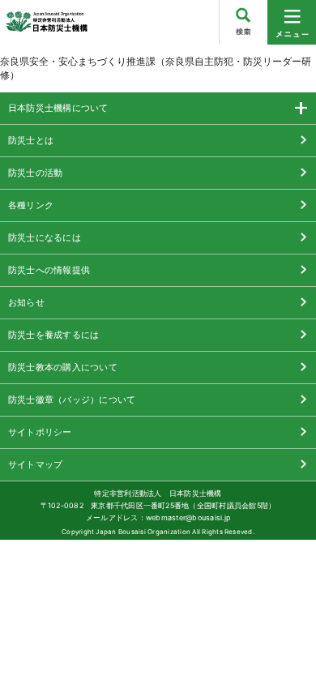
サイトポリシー (40, 432)
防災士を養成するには (53, 334)
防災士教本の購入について (62, 367)
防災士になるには (44, 237)
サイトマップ (35, 464)
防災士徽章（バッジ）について (71, 399)
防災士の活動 (35, 172)
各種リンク (30, 205)
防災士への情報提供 (49, 270)
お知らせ (26, 302)
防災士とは (30, 140)
